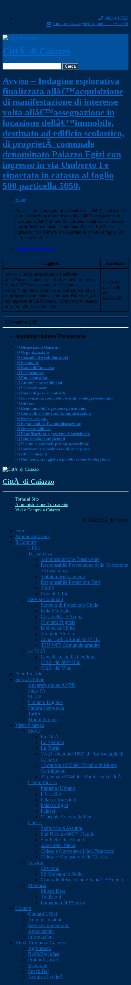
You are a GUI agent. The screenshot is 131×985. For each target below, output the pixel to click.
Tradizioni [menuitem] (51, 896)
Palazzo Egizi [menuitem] (54, 805)
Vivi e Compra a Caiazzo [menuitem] (40, 942)
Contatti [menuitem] (23, 908)
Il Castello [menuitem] (51, 794)
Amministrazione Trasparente (41, 504)
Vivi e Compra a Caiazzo (37, 509)
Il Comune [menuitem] (26, 542)
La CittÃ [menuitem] (37, 650)
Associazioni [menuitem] (41, 931)
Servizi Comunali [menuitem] (45, 599)
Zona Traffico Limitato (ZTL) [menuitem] (70, 639)
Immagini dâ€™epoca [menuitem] (63, 902)
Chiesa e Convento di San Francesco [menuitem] (77, 851)
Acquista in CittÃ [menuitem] (46, 977)
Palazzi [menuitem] (48, 811)
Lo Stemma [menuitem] (52, 742)
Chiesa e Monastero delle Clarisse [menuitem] (74, 856)
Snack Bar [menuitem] (38, 971)
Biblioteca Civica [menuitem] (58, 628)
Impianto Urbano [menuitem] (58, 788)
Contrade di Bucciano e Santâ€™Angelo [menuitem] (82, 879)
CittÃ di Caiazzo (37, 51)
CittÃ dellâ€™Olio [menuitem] (60, 662)
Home (20, 199)
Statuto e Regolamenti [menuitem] (63, 576)
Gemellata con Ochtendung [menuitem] (68, 656)
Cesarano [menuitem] (50, 868)
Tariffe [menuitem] (47, 588)
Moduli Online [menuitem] (43, 719)
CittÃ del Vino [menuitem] (56, 668)
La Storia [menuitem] (50, 748)
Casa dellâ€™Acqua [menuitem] (61, 616)
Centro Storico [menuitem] (42, 782)
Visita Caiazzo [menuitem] (29, 725)
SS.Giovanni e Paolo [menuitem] (62, 874)
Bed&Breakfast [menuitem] (43, 954)
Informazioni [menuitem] (41, 937)
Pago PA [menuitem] (37, 691)
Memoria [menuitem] (37, 885)
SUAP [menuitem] (34, 696)
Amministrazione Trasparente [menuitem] (70, 559)
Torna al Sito (27, 499)
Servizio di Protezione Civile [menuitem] (69, 605)
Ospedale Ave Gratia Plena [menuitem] (68, 816)
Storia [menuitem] (34, 731)
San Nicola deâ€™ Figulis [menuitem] (67, 834)
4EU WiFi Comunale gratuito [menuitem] (70, 645)
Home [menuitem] (21, 530)
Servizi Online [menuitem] (29, 679)
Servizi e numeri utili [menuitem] (49, 925)
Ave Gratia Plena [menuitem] (58, 845)
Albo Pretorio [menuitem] (29, 673)
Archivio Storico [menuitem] (57, 633)
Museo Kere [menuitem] (53, 891)
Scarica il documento (35, 248)
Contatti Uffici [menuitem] (55, 593)
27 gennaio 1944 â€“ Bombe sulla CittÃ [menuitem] (82, 776)
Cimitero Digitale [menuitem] (58, 622)
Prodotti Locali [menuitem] (43, 959)
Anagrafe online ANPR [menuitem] (51, 685)
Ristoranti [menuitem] (37, 965)
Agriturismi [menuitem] (39, 948)
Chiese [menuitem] (35, 822)
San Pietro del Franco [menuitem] (62, 839)
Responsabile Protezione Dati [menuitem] (70, 582)
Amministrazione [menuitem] (32, 536)
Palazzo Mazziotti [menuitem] (58, 799)
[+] (37, 347)
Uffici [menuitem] (34, 548)
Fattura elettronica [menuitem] (46, 708)
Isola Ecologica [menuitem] (56, 610)
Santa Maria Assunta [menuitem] (61, 828)
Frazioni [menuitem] (36, 862)
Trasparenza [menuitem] (40, 553)
